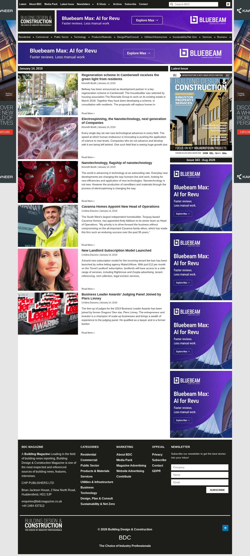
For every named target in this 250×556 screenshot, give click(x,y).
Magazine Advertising (131, 465)
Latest (22, 4)
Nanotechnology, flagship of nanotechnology (117, 163)
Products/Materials (102, 37)
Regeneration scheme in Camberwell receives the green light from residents (120, 77)
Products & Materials (95, 471)
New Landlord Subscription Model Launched (116, 250)
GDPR (156, 471)
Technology (80, 37)
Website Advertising (130, 471)
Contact (143, 4)
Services (207, 37)
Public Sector (61, 37)
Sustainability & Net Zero (98, 504)
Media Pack (50, 4)
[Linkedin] (228, 4)
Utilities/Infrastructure (155, 37)
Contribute (123, 476)
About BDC (35, 4)
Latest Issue (67, 4)
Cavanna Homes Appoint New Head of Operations (120, 206)
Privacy (157, 454)
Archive (117, 4)
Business (222, 37)
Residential (24, 37)
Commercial (42, 37)
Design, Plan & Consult (97, 498)
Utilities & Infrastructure (97, 482)
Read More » (88, 113)
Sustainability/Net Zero (185, 37)
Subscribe (130, 4)
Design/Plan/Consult (128, 37)
